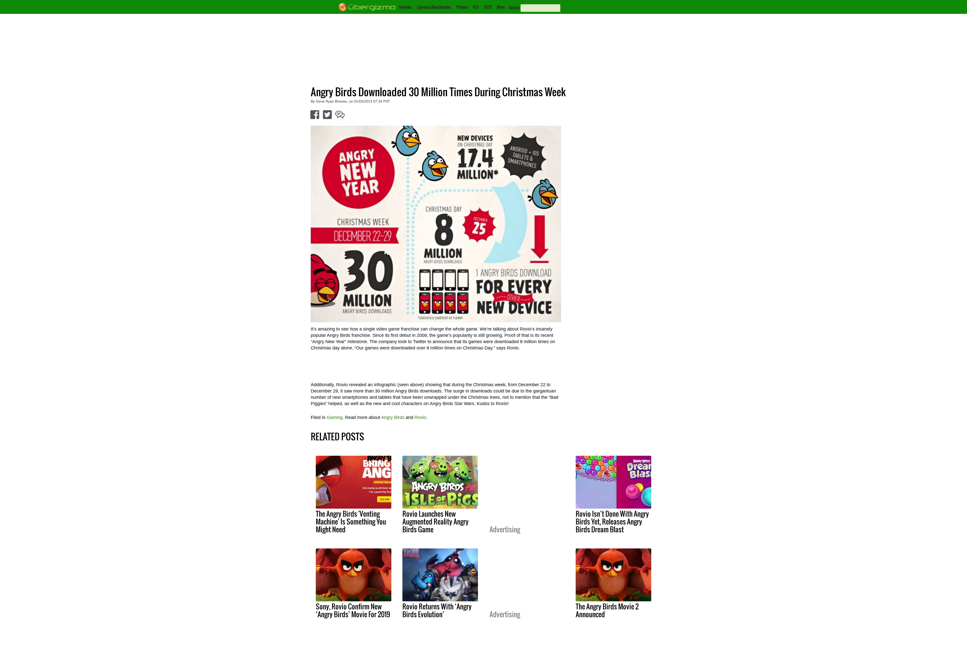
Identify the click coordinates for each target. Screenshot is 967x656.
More (501, 7)
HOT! (488, 7)
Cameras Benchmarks (434, 7)
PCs (476, 7)
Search (514, 8)
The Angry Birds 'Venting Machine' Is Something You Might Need (351, 521)
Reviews (405, 7)
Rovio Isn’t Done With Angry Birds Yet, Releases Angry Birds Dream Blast (612, 521)
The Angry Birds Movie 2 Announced (607, 610)
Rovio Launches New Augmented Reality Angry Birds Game (435, 521)
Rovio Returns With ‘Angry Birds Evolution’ (437, 610)
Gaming (334, 417)
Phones (462, 7)
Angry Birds (392, 417)
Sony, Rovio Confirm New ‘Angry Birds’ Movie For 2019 (353, 610)
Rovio (420, 417)
